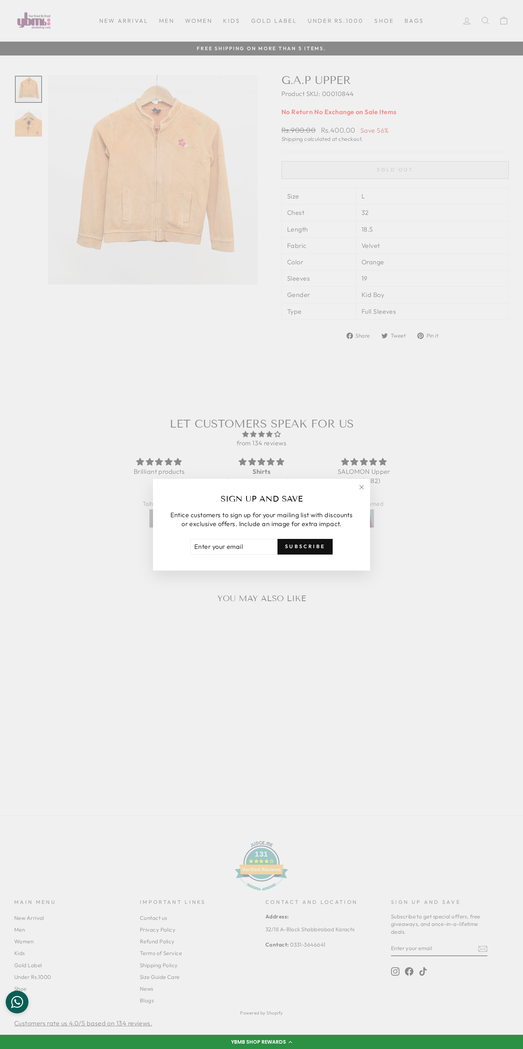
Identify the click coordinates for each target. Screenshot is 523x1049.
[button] (261, 1042)
